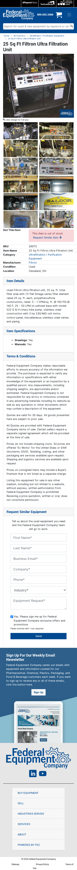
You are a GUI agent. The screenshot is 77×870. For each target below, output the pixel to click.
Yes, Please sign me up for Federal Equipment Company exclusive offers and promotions (39, 620)
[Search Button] (72, 26)
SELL (21, 803)
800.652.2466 (45, 14)
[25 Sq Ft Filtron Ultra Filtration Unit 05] (56, 148)
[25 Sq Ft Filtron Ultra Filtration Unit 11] (56, 201)
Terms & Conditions (21, 356)
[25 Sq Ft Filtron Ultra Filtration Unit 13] (56, 219)
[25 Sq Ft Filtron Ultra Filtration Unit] (38, 85)
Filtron (33, 262)
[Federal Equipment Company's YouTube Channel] (42, 774)
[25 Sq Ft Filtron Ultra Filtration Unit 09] (56, 183)
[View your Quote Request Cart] (59, 16)
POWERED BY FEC (29, 845)
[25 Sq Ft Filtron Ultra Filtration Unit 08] (20, 183)
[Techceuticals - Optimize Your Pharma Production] (47, 3)
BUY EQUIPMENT (28, 793)
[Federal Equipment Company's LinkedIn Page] (33, 774)
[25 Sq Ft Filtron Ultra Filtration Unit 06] (20, 166)
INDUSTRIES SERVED (31, 813)
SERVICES (24, 824)
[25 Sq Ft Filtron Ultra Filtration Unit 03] (56, 130)
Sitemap (15, 864)
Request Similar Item (46, 237)
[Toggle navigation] (69, 14)
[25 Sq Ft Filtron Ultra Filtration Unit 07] (56, 166)
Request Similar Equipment (27, 512)
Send (39, 636)
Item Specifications (21, 331)
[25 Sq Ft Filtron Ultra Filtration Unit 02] (20, 130)
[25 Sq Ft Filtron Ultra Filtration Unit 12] (20, 219)
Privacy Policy (42, 864)
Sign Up (38, 692)
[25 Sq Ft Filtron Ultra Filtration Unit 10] (20, 201)
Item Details (15, 281)
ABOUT (22, 834)
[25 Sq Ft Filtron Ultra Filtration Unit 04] (20, 148)
